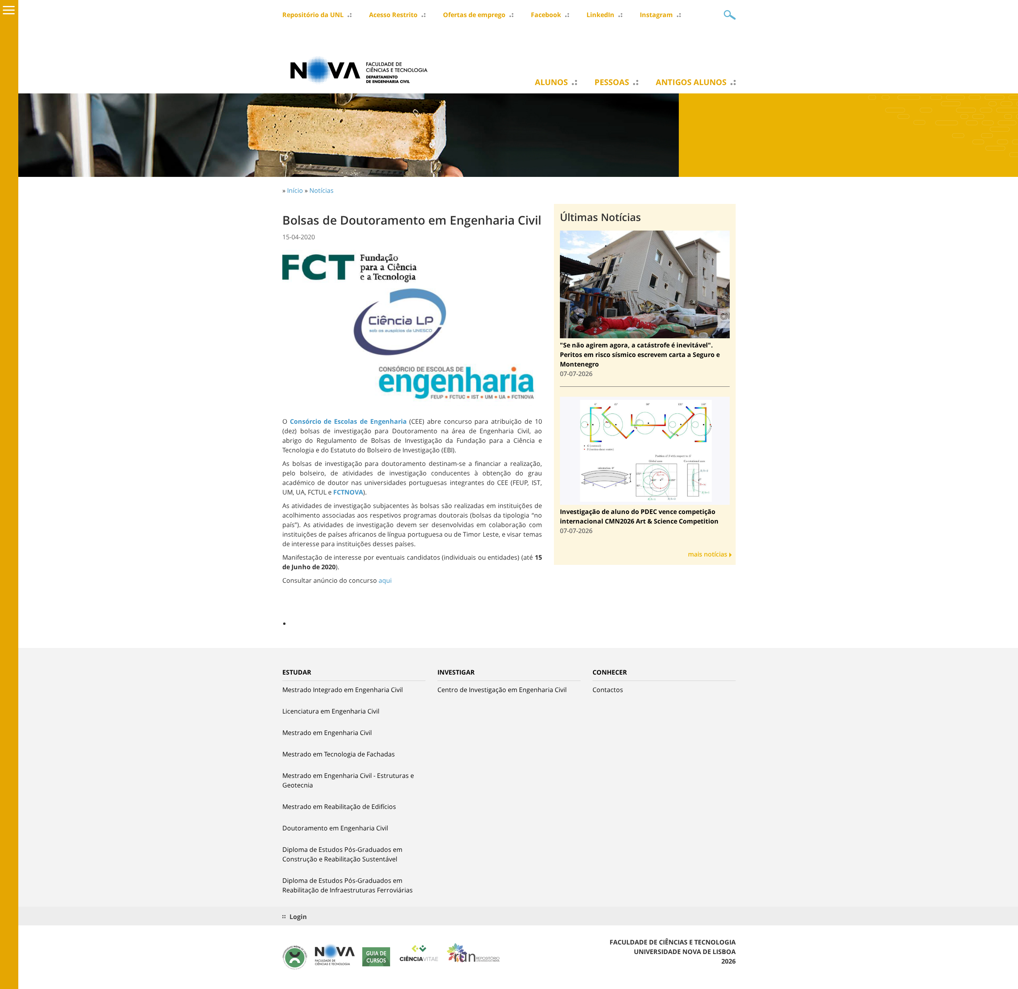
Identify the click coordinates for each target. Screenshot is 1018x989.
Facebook (546, 14)
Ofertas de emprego (474, 14)
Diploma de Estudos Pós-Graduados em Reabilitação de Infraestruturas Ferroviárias (347, 885)
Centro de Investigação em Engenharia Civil (502, 689)
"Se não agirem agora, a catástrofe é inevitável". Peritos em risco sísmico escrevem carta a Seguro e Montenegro (640, 354)
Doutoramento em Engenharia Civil (335, 828)
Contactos (608, 689)
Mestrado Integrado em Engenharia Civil (342, 689)
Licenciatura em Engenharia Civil (330, 711)
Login (298, 916)
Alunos (551, 82)
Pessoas (611, 82)
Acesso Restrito (393, 14)
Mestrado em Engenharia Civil (327, 732)
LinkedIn (600, 14)
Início (295, 190)
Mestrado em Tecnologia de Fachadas (338, 754)
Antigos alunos (691, 82)
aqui (385, 580)
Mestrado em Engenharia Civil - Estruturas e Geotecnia (348, 780)
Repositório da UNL (313, 14)
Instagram (656, 14)
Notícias (321, 190)
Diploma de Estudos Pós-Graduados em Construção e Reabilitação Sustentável (342, 854)
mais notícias (707, 554)
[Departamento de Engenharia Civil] (361, 69)
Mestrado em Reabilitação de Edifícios (339, 806)
